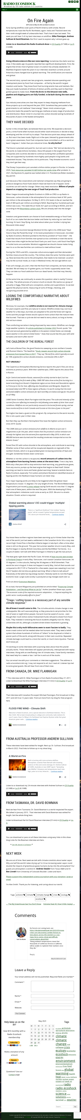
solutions (61, 1096)
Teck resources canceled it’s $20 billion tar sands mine (33, 170)
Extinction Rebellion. (27, 581)
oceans (59, 1081)
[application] (22, 52)
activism (19, 895)
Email (18, 1002)
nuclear (59, 1079)
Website (18, 1007)
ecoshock (39, 899)
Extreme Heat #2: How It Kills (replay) (59, 904)
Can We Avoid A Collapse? (21, 845)
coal (68, 1044)
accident (58, 1028)
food (69, 1066)
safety (64, 1091)
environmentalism (64, 1064)
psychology (59, 1085)
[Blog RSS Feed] (77, 2)
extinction (59, 1066)
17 (39, 1036)
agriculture (60, 1030)
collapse (59, 1047)
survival (59, 1100)
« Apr (31, 1045)
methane (73, 1077)
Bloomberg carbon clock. (30, 208)
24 (39, 1039)
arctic (65, 1032)
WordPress (63, 1117)
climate (30, 895)
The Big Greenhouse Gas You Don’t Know (23, 904)
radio (67, 1084)
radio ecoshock (66, 1088)
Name (18, 996)
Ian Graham (21, 939)
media (68, 1077)
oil (63, 1081)
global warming (65, 1071)
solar (68, 1094)
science (61, 1093)
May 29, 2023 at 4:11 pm (58, 959)
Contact (12, 1074)
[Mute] (29, 53)
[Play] (9, 53)
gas (63, 1070)
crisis (55, 895)
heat (58, 1076)
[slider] (34, 52)
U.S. (65, 1100)
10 (39, 1033)
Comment (19, 982)
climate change (43, 895)
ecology (64, 895)
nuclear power (68, 1079)
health (72, 1074)
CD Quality (56, 44)
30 (35, 1043)
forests (58, 1070)
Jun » (36, 1045)
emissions (72, 1055)
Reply (32, 954)
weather (71, 1099)
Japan (63, 1077)
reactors (59, 1091)
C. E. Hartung (27, 1117)
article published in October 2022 (42, 328)
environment (65, 1061)
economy (71, 1051)
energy (59, 1057)
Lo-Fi (72, 44)
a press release (33, 486)
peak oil (68, 1081)
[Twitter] (72, 2)
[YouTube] (75, 2)
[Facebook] (69, 2)
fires (65, 1066)
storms (68, 1097)
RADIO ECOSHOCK (19, 3)
